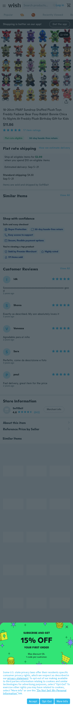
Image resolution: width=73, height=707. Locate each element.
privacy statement (17, 678)
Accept (33, 701)
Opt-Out (47, 701)
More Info (62, 701)
